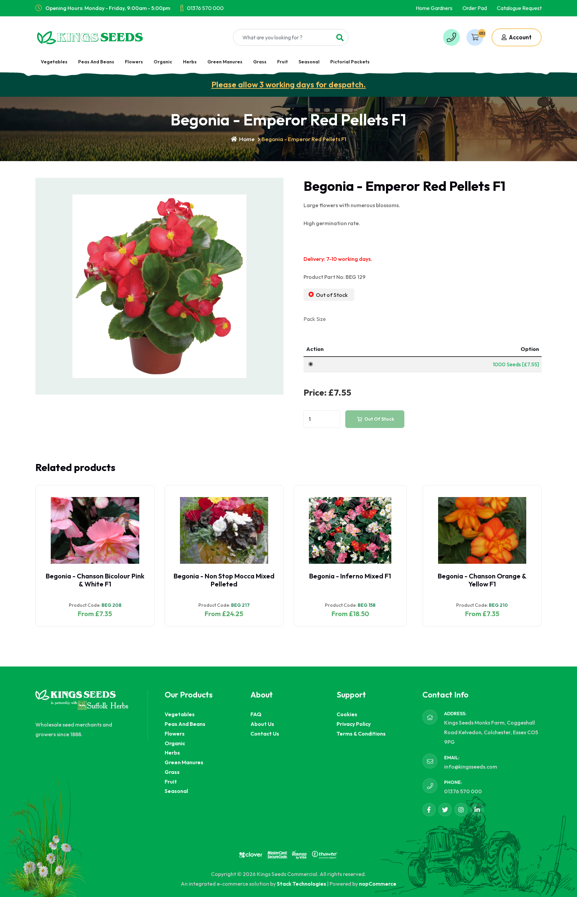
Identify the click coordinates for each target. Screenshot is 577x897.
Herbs (190, 62)
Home (246, 138)
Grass (259, 62)
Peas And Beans (96, 62)
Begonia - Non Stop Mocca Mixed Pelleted (224, 580)
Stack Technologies (301, 883)
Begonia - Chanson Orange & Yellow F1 (482, 580)
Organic (163, 62)
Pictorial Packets (350, 62)
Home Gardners (434, 8)
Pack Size (315, 319)
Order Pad (474, 8)
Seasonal (309, 62)
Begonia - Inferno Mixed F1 (350, 576)
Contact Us (264, 733)
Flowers (134, 62)
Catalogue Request (519, 8)
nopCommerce (377, 883)
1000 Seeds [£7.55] (516, 364)
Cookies (347, 714)
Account (520, 37)
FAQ (255, 714)
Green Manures (224, 62)
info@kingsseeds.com (470, 766)
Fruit (282, 62)
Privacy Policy (354, 724)
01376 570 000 (205, 8)
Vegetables (54, 62)
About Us (262, 724)
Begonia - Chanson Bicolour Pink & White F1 (95, 580)
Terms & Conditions (361, 733)
